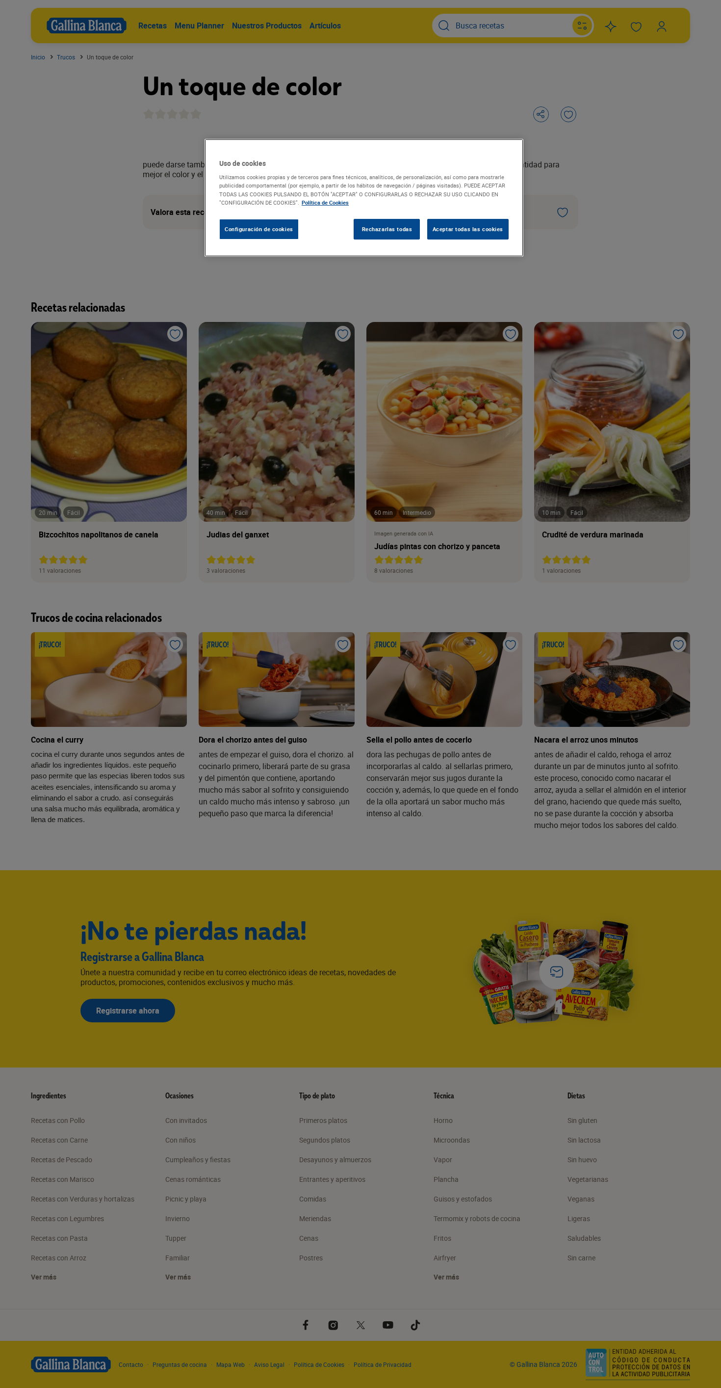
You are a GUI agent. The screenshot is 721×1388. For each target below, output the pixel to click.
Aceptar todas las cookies (468, 229)
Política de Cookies (325, 202)
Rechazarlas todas (387, 229)
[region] (364, 198)
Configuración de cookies (259, 229)
